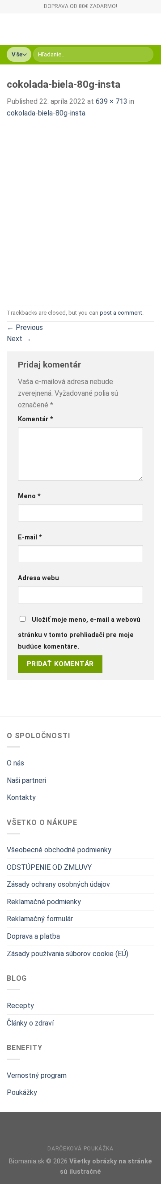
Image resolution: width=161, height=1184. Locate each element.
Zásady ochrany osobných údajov (58, 884)
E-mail (30, 537)
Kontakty (21, 797)
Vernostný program (37, 1075)
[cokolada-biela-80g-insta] (80, 211)
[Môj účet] (134, 29)
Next (19, 338)
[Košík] (149, 29)
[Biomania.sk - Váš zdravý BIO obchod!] (71, 29)
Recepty (20, 1005)
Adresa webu (38, 578)
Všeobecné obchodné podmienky (59, 850)
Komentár (35, 419)
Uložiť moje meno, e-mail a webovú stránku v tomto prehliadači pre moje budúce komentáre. (79, 633)
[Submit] (145, 54)
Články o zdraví (30, 1023)
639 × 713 (111, 101)
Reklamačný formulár (40, 919)
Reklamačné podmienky (44, 902)
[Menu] (12, 29)
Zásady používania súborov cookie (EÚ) (67, 953)
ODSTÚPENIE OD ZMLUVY (49, 867)
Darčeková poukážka (80, 1149)
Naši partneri (26, 780)
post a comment (121, 312)
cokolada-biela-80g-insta (46, 113)
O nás (15, 763)
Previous (25, 327)
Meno (29, 496)
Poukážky (22, 1092)
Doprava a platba (33, 936)
